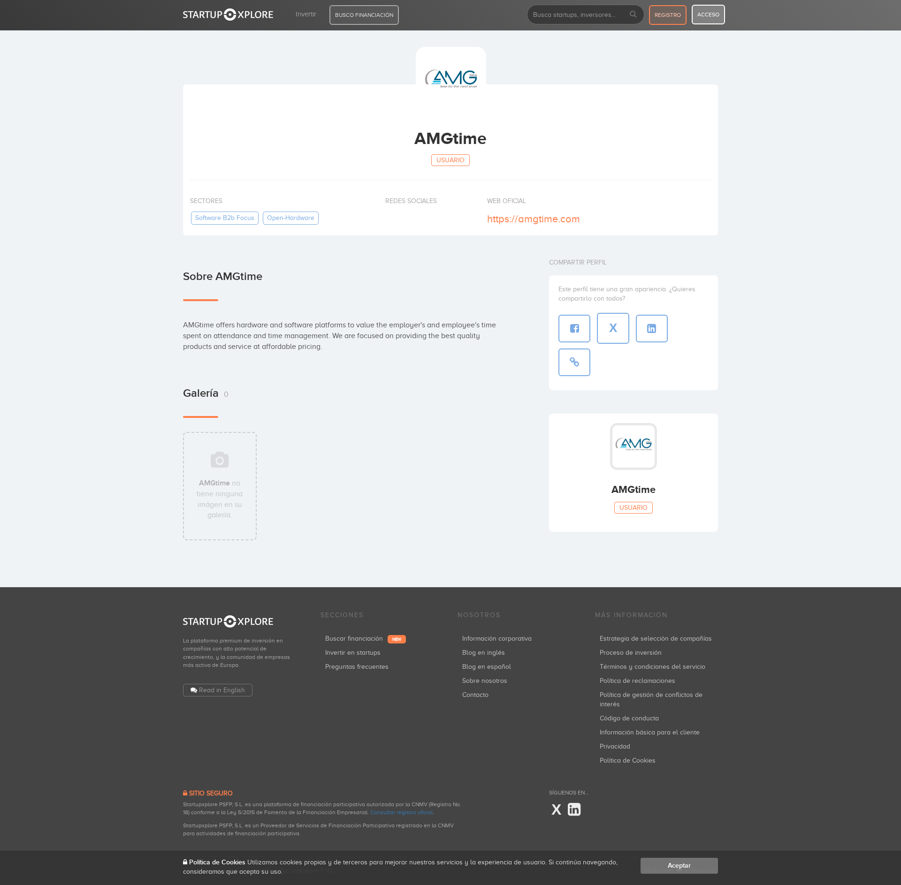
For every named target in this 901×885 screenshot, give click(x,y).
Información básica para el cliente (650, 732)
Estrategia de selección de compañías (656, 638)
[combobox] (585, 14)
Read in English (222, 690)
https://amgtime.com (533, 219)
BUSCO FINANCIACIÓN (364, 15)
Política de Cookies (628, 760)
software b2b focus (224, 217)
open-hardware (290, 217)
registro (668, 15)
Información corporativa (497, 638)
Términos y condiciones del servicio (652, 666)
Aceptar (679, 866)
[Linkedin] (574, 810)
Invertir (306, 14)
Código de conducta (629, 718)
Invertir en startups (353, 652)
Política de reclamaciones (637, 680)
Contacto (475, 694)
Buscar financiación (363, 638)
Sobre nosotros (484, 680)
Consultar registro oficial (401, 812)
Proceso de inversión (631, 652)
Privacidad (615, 746)
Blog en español (486, 666)
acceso (708, 14)
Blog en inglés (483, 652)
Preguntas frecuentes (357, 666)
